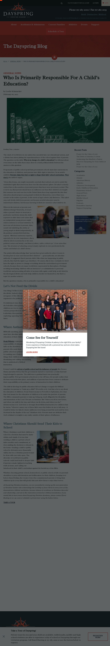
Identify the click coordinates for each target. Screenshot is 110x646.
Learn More (32, 352)
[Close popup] (84, 293)
